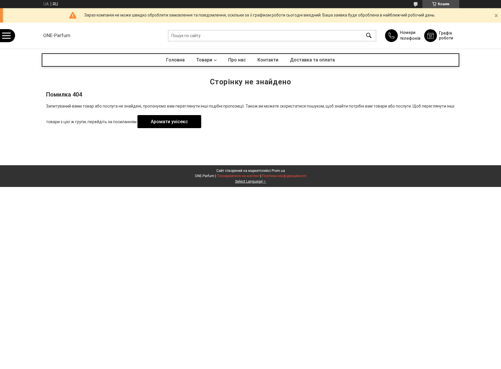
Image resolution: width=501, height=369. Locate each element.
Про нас (237, 60)
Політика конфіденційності (284, 176)
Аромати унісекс (169, 121)
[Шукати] (369, 35)
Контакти (267, 60)
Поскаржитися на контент (238, 176)
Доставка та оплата (312, 60)
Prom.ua (278, 171)
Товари (204, 60)
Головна (175, 60)
